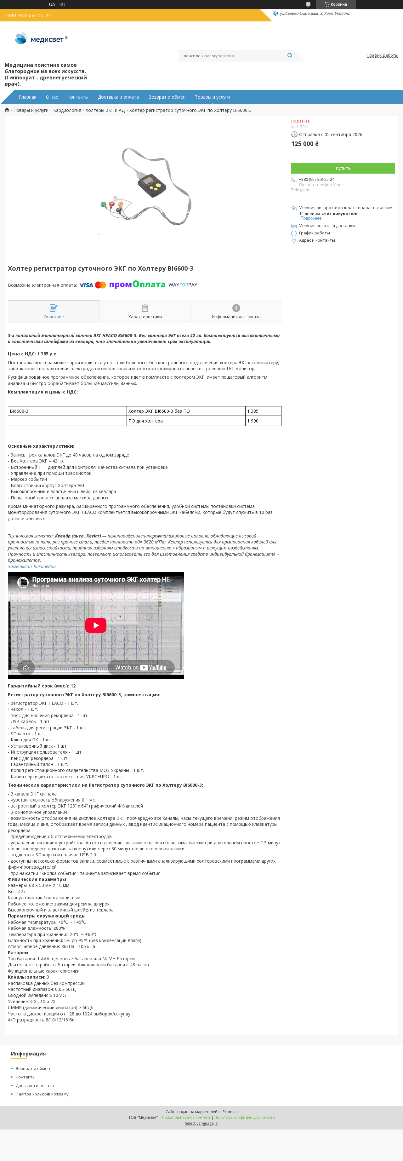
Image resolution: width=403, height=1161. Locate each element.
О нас (52, 97)
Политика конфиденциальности (244, 1117)
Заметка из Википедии (32, 566)
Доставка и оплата (118, 97)
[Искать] (289, 55)
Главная (28, 97)
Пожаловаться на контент (186, 1117)
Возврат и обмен (166, 97)
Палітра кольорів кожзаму (42, 1094)
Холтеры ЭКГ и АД (105, 110)
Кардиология (67, 110)
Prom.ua (230, 1111)
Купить (343, 168)
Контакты (77, 97)
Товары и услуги (212, 97)
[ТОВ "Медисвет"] (42, 40)
